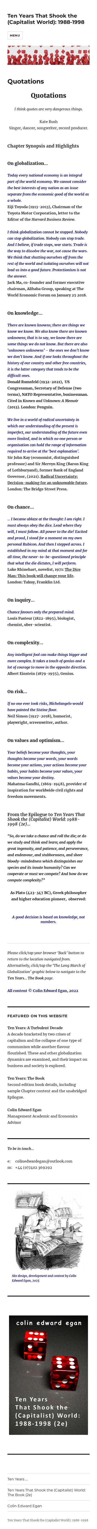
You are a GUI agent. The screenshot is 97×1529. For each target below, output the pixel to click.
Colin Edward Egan (24, 1506)
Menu (15, 35)
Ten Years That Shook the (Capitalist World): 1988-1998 (45, 19)
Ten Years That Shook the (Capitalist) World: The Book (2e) (46, 1492)
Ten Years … (17, 1479)
